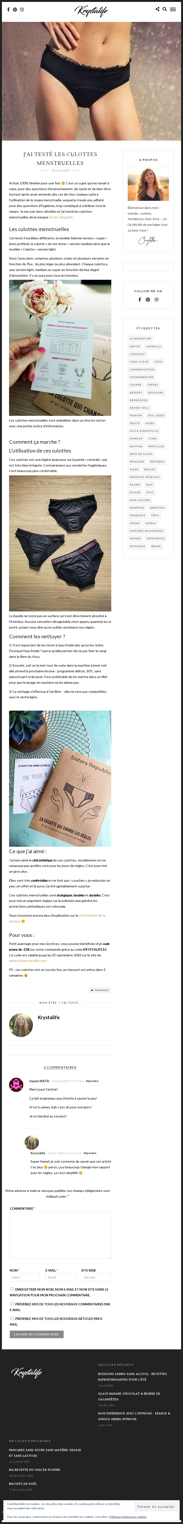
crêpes (152, 384)
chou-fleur (139, 361)
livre (152, 438)
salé (150, 492)
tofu (155, 515)
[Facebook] (139, 299)
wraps (156, 546)
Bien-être (48, 1002)
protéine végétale (145, 477)
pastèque (157, 461)
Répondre (92, 1080)
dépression (139, 400)
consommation (142, 377)
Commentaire (22, 1208)
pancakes (137, 461)
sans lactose (140, 500)
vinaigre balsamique (147, 531)
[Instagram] (22, 9)
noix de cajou (141, 454)
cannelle (153, 346)
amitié (135, 346)
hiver (150, 423)
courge (136, 384)
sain (149, 484)
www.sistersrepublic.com (28, 961)
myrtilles (156, 446)
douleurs (155, 392)
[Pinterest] (15, 9)
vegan (135, 523)
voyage (135, 538)
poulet (149, 469)
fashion (136, 415)
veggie (150, 523)
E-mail (52, 1270)
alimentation (141, 338)
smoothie (157, 507)
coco (158, 361)
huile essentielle (144, 431)
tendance (138, 515)
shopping (137, 507)
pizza (134, 469)
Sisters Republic (61, 217)
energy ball (139, 408)
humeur (136, 438)
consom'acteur (142, 369)
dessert (136, 392)
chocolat (137, 354)
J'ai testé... (71, 1002)
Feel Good (156, 415)
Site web (88, 1270)
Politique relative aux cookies (128, 1517)
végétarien (156, 538)
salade (135, 492)
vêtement (138, 546)
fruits (135, 423)
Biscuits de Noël (23, 1484)
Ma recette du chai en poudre (34, 1470)
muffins (136, 446)
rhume (135, 484)
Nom (15, 1270)
